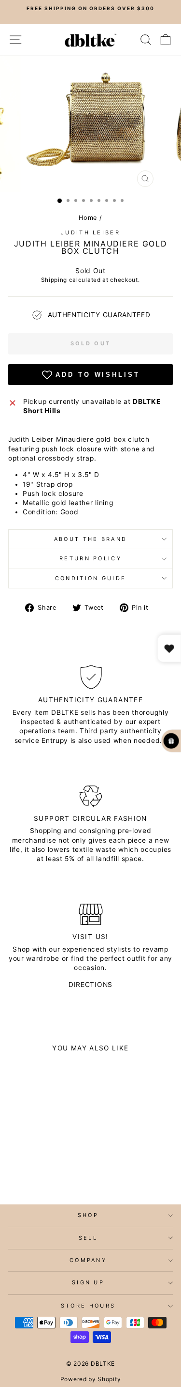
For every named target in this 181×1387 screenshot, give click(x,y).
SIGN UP (88, 1282)
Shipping (54, 280)
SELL (88, 1237)
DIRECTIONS (90, 984)
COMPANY (88, 1260)
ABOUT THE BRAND (90, 539)
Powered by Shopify (90, 1379)
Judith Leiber (90, 232)
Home (88, 217)
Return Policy (90, 558)
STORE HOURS (88, 1305)
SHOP (88, 1215)
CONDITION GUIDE (90, 578)
